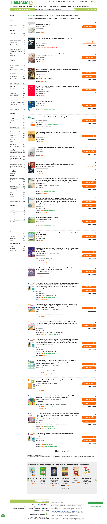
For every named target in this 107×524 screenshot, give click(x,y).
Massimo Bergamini (17, 109)
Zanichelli (17, 116)
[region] (77, 510)
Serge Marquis (65, 483)
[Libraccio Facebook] (39, 505)
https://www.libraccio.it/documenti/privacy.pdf (63, 511)
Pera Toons (43, 485)
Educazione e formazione (17, 38)
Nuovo (17, 18)
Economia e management (17, 40)
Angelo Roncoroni (17, 95)
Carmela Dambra (40, 135)
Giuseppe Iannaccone (17, 98)
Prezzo (64, 18)
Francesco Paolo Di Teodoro (17, 102)
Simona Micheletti (48, 383)
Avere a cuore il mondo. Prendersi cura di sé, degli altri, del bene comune (57, 117)
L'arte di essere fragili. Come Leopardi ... (54, 480)
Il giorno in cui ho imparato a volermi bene (65, 480)
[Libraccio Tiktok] (45, 505)
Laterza (39, 72)
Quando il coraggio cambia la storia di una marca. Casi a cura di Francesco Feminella (55, 39)
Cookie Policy (78, 519)
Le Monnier (40, 311)
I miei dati (48, 1)
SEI (17, 129)
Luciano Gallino (39, 71)
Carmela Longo (39, 118)
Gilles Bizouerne (39, 219)
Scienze (17, 53)
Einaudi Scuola (41, 255)
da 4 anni (17, 212)
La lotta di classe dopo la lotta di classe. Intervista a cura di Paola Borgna (58, 69)
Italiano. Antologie (17, 186)
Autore (51, 18)
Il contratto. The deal (32, 479)
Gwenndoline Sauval (46, 271)
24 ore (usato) (17, 81)
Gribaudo (40, 236)
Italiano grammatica (17, 201)
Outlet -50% (52, 6)
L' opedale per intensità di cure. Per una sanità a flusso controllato (55, 147)
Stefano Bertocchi (40, 185)
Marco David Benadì (40, 42)
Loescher (17, 120)
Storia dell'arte (17, 188)
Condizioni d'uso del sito (34, 508)
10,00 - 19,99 (17, 236)
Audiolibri (63, 6)
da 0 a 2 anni (17, 208)
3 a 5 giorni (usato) (17, 83)
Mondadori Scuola (17, 127)
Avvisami (88, 42)
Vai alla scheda (92, 30)
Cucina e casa (17, 47)
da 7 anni (17, 217)
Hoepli (17, 125)
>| (67, 451)
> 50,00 (17, 240)
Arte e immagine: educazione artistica (17, 70)
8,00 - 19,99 (17, 248)
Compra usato (88, 76)
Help (44, 506)
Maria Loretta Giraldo (40, 103)
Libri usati (35, 6)
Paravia (17, 118)
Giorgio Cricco (17, 104)
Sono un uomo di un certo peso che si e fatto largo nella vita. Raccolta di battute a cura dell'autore (57, 87)
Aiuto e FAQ (69, 1)
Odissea (75, 478)
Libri (17, 9)
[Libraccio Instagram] (42, 505)
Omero (76, 480)
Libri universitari (43, 6)
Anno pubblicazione (40, 18)
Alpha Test (40, 187)
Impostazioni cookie (95, 506)
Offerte (87, 6)
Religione (17, 194)
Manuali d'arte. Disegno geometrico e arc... (86, 481)
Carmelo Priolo (48, 55)
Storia (17, 181)
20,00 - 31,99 (17, 250)
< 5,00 (17, 231)
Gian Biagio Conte (40, 383)
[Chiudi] (103, 499)
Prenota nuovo (88, 325)
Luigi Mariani (45, 168)
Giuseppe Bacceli (56, 309)
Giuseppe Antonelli (40, 253)
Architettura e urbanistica (17, 49)
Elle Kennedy (32, 481)
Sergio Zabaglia (39, 89)
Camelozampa (41, 105)
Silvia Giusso (17, 93)
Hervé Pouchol (39, 271)
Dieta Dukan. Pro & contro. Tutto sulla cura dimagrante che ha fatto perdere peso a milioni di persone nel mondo (56, 268)
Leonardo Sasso (17, 91)
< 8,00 (17, 246)
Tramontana (17, 135)
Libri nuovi (29, 6)
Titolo (78, 18)
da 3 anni (17, 210)
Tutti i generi (17, 28)
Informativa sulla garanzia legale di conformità (39, 510)
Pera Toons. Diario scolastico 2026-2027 (43, 481)
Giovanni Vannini (55, 185)
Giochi (69, 6)
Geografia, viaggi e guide (17, 51)
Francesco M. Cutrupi (40, 55)
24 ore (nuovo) (17, 76)
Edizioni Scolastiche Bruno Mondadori (17, 132)
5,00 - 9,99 (17, 234)
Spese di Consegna (28, 506)
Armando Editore (41, 57)
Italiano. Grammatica (17, 199)
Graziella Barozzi (17, 107)
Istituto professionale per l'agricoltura (17, 170)
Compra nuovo (88, 26)
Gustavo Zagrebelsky (40, 309)
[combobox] (54, 9)
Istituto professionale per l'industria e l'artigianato (17, 159)
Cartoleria (75, 6)
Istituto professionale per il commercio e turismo (17, 155)
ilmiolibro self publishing (43, 91)
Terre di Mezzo (41, 221)
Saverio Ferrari (39, 168)
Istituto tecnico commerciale (17, 152)
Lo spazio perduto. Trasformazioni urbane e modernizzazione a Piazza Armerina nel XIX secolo (57, 24)
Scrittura (17, 67)
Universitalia (40, 151)
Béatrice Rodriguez (47, 219)
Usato (17, 20)
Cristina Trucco (48, 309)
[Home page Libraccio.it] (22, 4)
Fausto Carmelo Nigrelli (41, 26)
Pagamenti (38, 506)
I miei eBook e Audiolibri (60, 1)
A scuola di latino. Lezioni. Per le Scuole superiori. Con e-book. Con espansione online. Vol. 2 (55, 380)
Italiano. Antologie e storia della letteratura (17, 179)
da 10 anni (17, 223)
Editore (57, 18)
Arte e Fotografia (17, 44)
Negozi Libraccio (90, 9)
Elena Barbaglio (86, 485)
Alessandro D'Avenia (54, 483)
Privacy (48, 506)
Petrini (17, 122)
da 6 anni (17, 214)
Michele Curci (39, 149)
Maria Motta (55, 383)
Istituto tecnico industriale (17, 164)
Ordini (53, 1)
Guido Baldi (17, 88)
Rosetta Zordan (39, 289)
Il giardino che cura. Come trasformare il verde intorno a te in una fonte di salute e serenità (57, 233)
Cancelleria (17, 60)
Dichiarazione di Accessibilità (49, 508)
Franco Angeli (41, 28)
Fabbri (17, 137)
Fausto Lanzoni (47, 185)
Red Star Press (41, 169)
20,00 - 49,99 (17, 238)
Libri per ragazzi (17, 33)
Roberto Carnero (17, 100)
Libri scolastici (18, 6)
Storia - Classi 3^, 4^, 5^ (17, 184)
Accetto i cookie (95, 503)
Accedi (81, 1)
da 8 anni (17, 219)
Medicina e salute (17, 42)
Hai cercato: (31, 15)
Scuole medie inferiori (17, 146)
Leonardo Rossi (56, 253)
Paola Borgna (46, 71)
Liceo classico (17, 162)
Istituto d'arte (17, 144)
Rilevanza (71, 18)
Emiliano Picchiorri (48, 253)
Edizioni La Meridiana (42, 120)
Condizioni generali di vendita (19, 508)
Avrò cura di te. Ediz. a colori (44, 101)
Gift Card (81, 6)
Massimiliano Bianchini (49, 204)
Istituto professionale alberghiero (17, 149)
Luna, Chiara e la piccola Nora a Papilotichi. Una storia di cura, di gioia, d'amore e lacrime (57, 133)
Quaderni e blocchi (17, 65)
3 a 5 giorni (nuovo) (17, 78)
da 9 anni (17, 221)
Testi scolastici (17, 25)
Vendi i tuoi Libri (75, 1)
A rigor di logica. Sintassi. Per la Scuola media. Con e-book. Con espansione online (54, 434)
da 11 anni (17, 226)
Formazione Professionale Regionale (17, 167)
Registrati (87, 1)
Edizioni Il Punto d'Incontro (43, 273)
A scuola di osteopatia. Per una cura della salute (50, 54)
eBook (58, 6)
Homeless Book (41, 137)
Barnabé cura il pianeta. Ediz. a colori (47, 217)
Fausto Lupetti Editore (42, 43)
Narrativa (17, 35)
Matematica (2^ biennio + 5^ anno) (17, 191)
